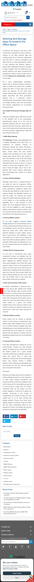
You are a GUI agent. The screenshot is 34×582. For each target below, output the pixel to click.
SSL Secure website (29, 578)
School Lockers (8, 475)
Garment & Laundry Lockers (11, 455)
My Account (11, 13)
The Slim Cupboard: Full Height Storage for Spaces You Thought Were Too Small (17, 498)
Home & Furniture (8, 458)
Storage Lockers (8, 481)
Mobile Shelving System (10, 467)
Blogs (9, 29)
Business (6, 449)
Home (4, 29)
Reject (17, 577)
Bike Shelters (7, 447)
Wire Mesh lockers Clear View (12, 484)
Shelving (14, 29)
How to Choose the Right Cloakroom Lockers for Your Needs (17, 503)
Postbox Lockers (8, 472)
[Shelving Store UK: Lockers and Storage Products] (17, 3)
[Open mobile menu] (30, 24)
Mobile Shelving (8, 464)
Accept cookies (17, 573)
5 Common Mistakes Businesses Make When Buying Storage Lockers (16, 512)
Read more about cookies (10, 569)
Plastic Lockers (8, 470)
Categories (7, 24)
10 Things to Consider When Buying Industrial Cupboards (16, 494)
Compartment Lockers (10, 452)
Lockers (6, 461)
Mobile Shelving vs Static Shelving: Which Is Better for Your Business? (17, 508)
